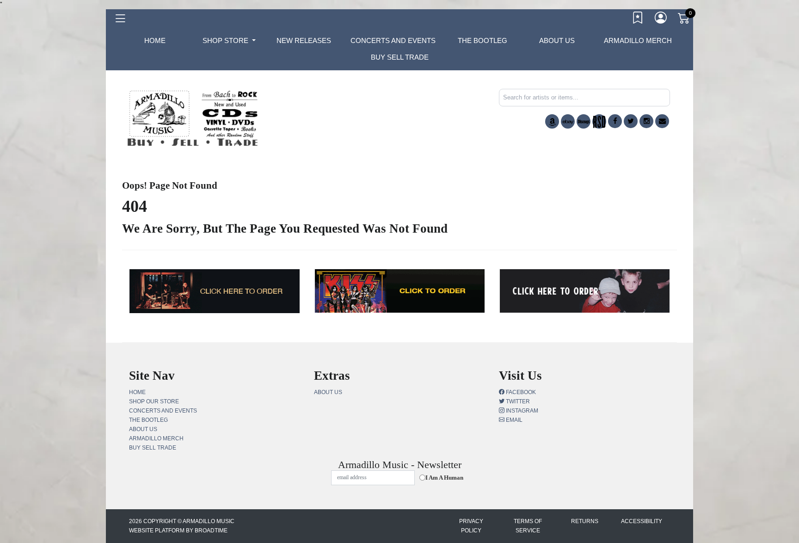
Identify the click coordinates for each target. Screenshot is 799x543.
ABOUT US (557, 40)
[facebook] (615, 121)
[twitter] (631, 121)
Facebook (520, 392)
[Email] (662, 121)
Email (513, 420)
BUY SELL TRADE (400, 57)
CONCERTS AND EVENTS (393, 40)
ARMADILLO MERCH (638, 40)
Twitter (517, 401)
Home (137, 392)
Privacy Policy (471, 526)
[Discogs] (583, 121)
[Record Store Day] (599, 121)
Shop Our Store (154, 401)
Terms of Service (528, 526)
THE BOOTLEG (482, 40)
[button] (229, 40)
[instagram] (646, 121)
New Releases (304, 40)
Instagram (521, 410)
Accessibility (641, 521)
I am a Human (444, 477)
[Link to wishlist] (638, 20)
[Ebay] (568, 121)
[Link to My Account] (661, 20)
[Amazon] (552, 121)
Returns (584, 521)
